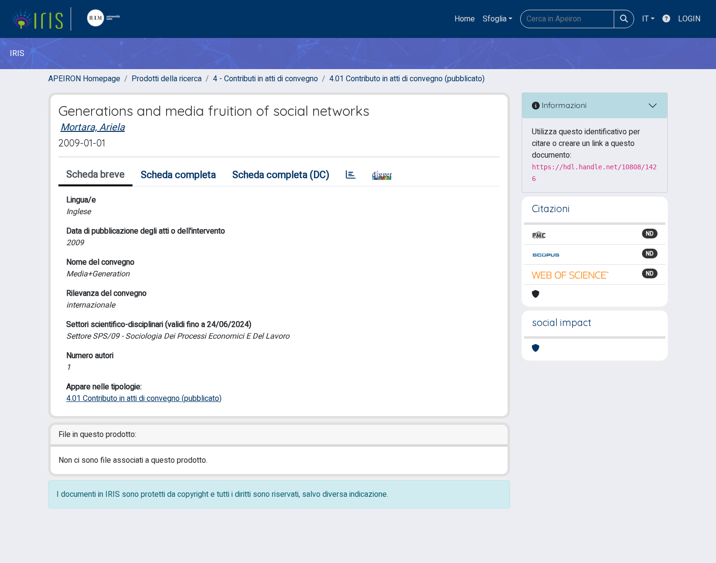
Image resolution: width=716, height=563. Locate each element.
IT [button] (645, 19)
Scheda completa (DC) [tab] (280, 175)
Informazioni (563, 105)
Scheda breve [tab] (95, 174)
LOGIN (689, 19)
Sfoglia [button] (495, 19)
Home (464, 19)
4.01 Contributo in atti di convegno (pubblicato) (407, 79)
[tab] (351, 175)
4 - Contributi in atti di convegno (265, 79)
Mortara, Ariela (92, 127)
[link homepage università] (105, 19)
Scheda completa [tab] (178, 175)
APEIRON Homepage (84, 79)
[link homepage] (41, 19)
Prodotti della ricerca (167, 79)
